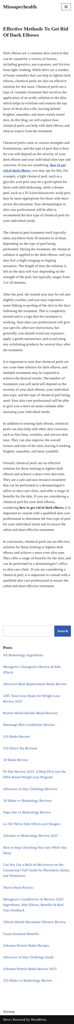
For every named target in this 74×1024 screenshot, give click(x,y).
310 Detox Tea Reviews (20, 748)
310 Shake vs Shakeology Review (27, 980)
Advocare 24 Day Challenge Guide (28, 957)
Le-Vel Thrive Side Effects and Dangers (32, 824)
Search (62, 631)
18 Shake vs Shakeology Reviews (27, 801)
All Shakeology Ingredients (23, 655)
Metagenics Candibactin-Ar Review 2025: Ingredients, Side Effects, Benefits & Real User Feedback (33, 904)
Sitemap (9, 1012)
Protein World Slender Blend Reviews (30, 713)
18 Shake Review (15, 760)
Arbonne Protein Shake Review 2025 (30, 969)
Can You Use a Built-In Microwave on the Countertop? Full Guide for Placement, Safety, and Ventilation (36, 870)
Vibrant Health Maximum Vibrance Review (34, 922)
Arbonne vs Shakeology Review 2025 (30, 836)
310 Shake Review (16, 737)
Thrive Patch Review (18, 888)
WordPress (38, 1020)
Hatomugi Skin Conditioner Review (29, 725)
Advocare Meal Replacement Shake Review (35, 684)
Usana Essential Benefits (21, 934)
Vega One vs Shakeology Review (27, 812)
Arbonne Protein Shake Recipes (26, 945)
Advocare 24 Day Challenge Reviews (30, 789)
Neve (7, 1020)
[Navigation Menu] (66, 6)
